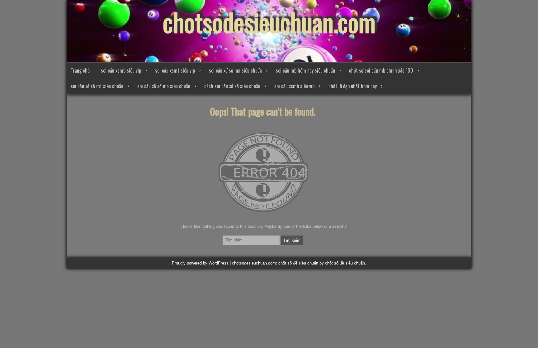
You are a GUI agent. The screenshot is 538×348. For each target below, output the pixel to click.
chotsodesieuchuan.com (269, 21)
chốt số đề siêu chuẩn (345, 263)
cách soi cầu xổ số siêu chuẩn (232, 86)
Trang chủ (80, 70)
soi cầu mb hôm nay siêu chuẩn (305, 70)
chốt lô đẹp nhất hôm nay (352, 86)
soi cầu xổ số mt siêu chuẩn (97, 86)
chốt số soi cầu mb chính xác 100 (381, 70)
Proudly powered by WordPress (200, 263)
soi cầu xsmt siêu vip (175, 70)
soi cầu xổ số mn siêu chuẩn (235, 70)
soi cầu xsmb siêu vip (121, 70)
